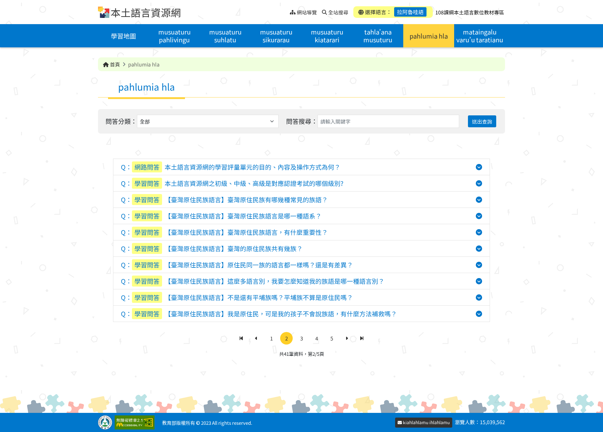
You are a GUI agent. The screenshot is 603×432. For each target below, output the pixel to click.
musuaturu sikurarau (276, 35)
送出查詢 (482, 121)
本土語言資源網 (146, 12)
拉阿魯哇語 (410, 12)
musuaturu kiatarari (327, 35)
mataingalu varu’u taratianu (479, 35)
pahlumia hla (429, 35)
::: (285, 10)
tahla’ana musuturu (377, 35)
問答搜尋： (302, 121)
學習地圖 (123, 35)
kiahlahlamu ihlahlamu (426, 422)
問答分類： (121, 121)
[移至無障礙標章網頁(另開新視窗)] (136, 422)
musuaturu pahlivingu (174, 35)
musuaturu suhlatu (225, 35)
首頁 (114, 64)
